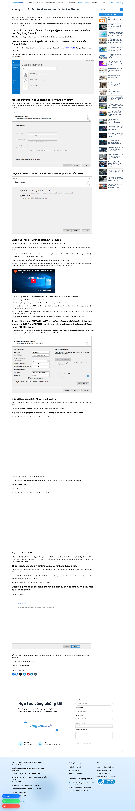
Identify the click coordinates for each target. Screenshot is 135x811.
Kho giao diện (62, 2)
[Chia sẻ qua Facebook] (13, 674)
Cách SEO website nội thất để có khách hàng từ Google (115, 63)
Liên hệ (103, 2)
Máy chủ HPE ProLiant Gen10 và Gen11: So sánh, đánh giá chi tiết (115, 178)
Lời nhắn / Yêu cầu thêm (82, 729)
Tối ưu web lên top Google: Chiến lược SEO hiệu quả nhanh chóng (115, 142)
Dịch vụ (39, 2)
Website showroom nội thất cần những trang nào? (115, 70)
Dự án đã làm (72, 2)
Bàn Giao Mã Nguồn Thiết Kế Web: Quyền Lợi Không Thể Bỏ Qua (115, 186)
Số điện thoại (79, 707)
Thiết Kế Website (50, 2)
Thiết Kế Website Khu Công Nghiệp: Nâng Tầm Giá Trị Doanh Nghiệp (115, 105)
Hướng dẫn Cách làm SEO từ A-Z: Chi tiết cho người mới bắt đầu (115, 149)
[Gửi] (121, 9)
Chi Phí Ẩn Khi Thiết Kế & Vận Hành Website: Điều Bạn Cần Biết (115, 128)
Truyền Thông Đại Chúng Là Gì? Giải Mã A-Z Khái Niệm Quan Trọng (115, 171)
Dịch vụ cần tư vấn (80, 723)
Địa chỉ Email (79, 715)
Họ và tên (78, 700)
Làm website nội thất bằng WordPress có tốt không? (115, 56)
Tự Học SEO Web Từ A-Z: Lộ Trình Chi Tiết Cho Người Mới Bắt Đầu (115, 156)
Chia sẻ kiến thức (83, 2)
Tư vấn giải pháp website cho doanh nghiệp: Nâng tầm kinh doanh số (115, 98)
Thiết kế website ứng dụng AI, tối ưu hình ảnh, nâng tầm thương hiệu (115, 26)
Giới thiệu (32, 2)
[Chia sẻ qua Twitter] (20, 674)
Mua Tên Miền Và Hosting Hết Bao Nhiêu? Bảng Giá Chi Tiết (115, 135)
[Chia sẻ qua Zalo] (16, 674)
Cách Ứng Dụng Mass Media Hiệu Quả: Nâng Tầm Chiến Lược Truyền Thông (115, 164)
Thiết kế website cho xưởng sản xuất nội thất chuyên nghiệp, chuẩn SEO (115, 41)
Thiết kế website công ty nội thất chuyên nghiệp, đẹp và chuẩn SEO (115, 49)
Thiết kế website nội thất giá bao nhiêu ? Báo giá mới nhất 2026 (115, 84)
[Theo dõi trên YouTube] (23, 801)
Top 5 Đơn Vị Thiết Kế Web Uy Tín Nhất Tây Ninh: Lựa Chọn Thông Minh (114, 114)
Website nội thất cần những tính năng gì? (114, 76)
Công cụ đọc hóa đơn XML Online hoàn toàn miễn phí (114, 19)
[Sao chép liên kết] (35, 674)
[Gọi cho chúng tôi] (20, 801)
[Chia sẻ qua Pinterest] (28, 674)
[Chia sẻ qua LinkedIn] (31, 674)
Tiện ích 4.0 (94, 2)
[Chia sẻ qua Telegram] (24, 674)
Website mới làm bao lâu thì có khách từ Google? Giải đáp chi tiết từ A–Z (115, 33)
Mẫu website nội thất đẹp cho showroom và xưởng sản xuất (114, 91)
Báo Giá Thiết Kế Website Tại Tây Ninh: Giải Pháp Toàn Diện (114, 121)
